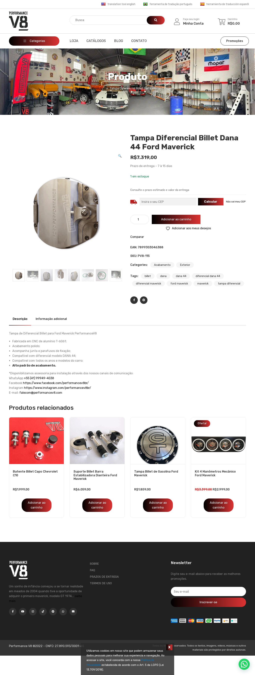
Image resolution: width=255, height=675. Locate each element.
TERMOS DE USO (101, 583)
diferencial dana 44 (208, 276)
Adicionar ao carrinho (176, 219)
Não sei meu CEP (236, 201)
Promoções (234, 41)
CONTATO (139, 41)
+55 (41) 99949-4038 (39, 378)
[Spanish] (202, 4)
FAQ (92, 570)
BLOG (118, 41)
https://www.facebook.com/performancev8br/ (56, 383)
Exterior (185, 265)
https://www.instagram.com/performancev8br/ (57, 388)
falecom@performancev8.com (40, 392)
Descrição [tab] (20, 319)
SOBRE (94, 563)
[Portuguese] (145, 4)
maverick (203, 283)
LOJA (74, 41)
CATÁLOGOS (96, 41)
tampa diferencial (229, 283)
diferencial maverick (148, 283)
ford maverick (179, 283)
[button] (120, 156)
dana (163, 276)
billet (148, 276)
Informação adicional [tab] (51, 319)
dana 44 (181, 276)
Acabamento (162, 265)
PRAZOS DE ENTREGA (104, 576)
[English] (103, 4)
